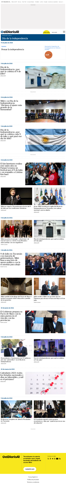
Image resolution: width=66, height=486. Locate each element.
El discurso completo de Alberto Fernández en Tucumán (15, 420)
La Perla (41, 1)
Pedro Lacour (4, 244)
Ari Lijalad (45, 1)
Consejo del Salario (30, 1)
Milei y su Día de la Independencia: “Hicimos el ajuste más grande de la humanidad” (11, 105)
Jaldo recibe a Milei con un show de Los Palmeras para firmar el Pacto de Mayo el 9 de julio (49, 298)
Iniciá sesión (54, 32)
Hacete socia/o (46, 32)
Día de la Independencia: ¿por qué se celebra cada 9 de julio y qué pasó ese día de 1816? (11, 134)
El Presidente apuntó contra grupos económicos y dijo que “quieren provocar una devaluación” (49, 421)
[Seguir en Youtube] (57, 458)
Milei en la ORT (14, 1)
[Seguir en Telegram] (52, 458)
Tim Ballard (37, 1)
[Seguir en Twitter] (48, 458)
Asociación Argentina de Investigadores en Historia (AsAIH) (52, 48)
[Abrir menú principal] (64, 32)
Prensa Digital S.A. (33, 477)
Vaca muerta (61, 1)
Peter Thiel (24, 1)
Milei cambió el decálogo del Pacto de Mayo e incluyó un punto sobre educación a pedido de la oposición (16, 298)
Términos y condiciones (33, 482)
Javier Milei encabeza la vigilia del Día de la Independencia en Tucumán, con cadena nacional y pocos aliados (48, 208)
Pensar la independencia (12, 49)
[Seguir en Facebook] (50, 458)
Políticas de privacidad (33, 479)
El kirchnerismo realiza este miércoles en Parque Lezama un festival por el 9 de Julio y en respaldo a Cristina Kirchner (11, 169)
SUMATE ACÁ (29, 469)
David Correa (3, 266)
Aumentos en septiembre (53, 1)
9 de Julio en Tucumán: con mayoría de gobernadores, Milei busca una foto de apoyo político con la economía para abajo (11, 259)
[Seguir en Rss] (60, 458)
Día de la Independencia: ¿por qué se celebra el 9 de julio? (10, 70)
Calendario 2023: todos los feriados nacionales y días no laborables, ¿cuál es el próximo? (11, 376)
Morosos (19, 1)
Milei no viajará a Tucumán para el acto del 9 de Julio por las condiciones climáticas (16, 207)
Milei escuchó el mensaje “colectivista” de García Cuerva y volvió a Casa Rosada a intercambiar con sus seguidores (15, 240)
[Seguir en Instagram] (54, 458)
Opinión (3, 46)
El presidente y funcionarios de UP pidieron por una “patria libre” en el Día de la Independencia (16, 360)
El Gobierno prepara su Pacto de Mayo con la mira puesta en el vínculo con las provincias (11, 316)
